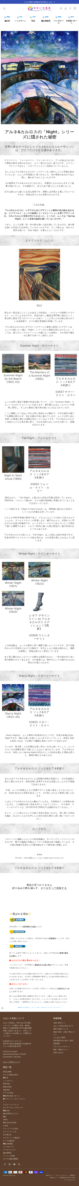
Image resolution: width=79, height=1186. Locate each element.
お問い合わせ (58, 1053)
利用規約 (56, 1043)
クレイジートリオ (9, 1132)
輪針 (4, 1117)
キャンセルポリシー (70, 1180)
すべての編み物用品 (10, 1159)
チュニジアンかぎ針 (10, 1129)
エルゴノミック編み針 (11, 1138)
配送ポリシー (54, 1177)
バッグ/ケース (8, 1147)
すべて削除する (58, 888)
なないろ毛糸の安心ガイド (63, 1026)
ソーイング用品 (9, 1156)
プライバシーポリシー (61, 1047)
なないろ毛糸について (11, 1062)
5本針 (5, 1119)
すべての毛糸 (8, 1093)
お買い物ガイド (59, 1023)
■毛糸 (5, 1078)
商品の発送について (60, 1029)
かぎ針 (5, 1126)
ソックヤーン (8, 1081)
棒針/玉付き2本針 (10, 1123)
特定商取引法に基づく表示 (63, 1040)
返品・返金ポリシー (60, 1049)
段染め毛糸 (7, 1087)
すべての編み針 (9, 1141)
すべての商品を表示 (10, 1075)
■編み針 (6, 1110)
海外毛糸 (6, 1084)
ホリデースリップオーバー (13, 1107)
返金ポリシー (49, 1175)
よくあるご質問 (59, 1037)
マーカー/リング (9, 1150)
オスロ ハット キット (11, 1104)
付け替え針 (7, 1135)
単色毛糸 (6, 1090)
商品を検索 (7, 1072)
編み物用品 (7, 1153)
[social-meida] (5, 1164)
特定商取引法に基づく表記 (67, 1177)
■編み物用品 (8, 1144)
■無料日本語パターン (11, 1096)
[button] (4, 8)
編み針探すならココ (10, 1113)
